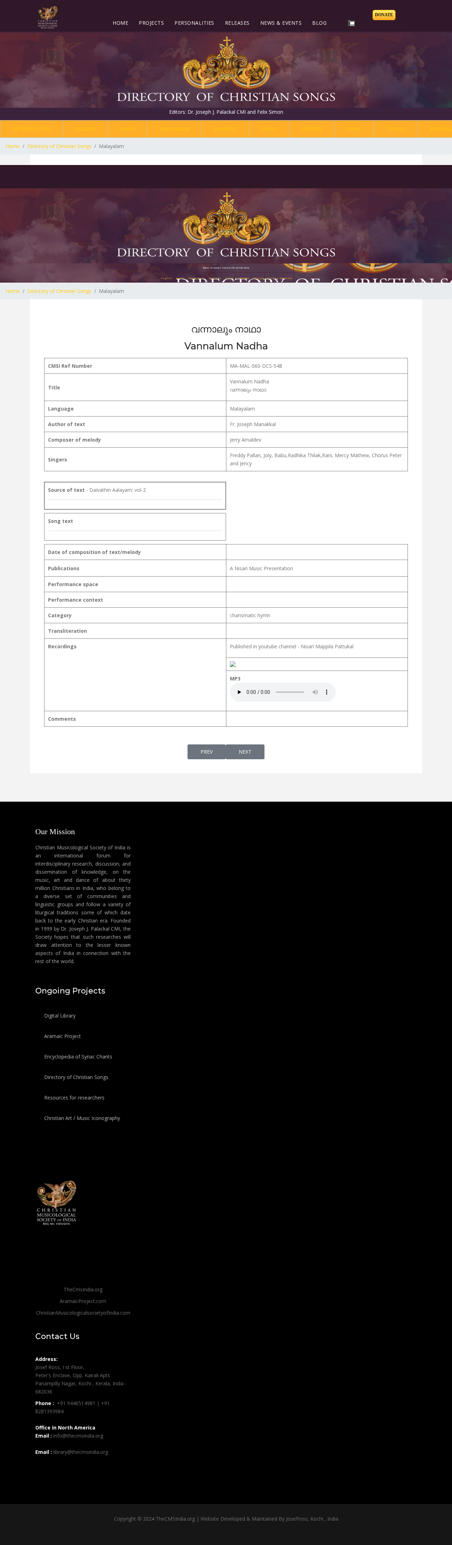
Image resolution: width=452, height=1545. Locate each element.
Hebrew (312, 128)
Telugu (395, 128)
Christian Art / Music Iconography (81, 1118)
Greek (269, 128)
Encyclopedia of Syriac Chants (77, 1056)
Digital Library (59, 1015)
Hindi (127, 128)
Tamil (354, 128)
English (85, 128)
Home (120, 22)
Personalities (194, 22)
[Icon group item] (41, 1467)
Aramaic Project (62, 1036)
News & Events (281, 22)
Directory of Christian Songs (75, 1077)
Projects (151, 22)
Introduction (31, 128)
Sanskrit (225, 128)
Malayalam (174, 128)
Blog (319, 22)
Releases (237, 22)
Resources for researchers (74, 1097)
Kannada (285, 278)
